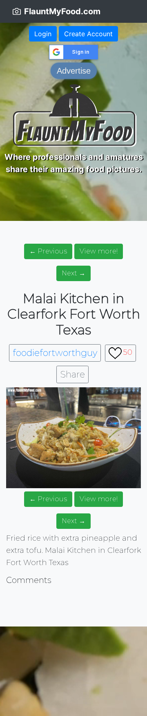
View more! (99, 251)
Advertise (74, 70)
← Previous (48, 251)
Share (72, 374)
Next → (73, 273)
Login (42, 34)
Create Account (88, 34)
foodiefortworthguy (55, 352)
